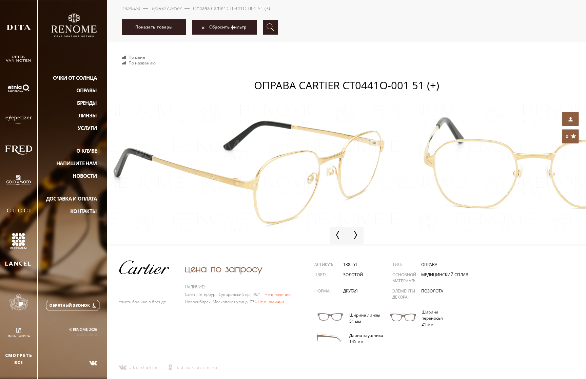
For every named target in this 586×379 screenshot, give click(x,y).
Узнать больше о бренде (142, 302)
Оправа (429, 264)
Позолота (432, 291)
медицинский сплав (444, 275)
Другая (350, 291)
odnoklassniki (197, 367)
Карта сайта (87, 334)
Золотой (353, 275)
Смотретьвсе (19, 359)
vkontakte (144, 367)
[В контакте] (93, 363)
